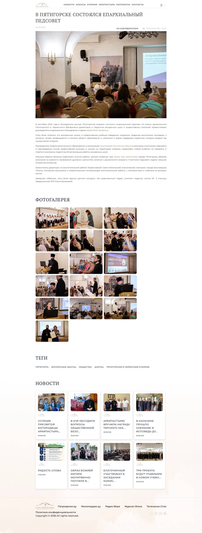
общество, (86, 367)
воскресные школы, (64, 367)
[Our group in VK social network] (151, 514)
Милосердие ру (91, 506)
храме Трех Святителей (125, 157)
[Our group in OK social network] (165, 514)
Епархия (92, 4)
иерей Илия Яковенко (97, 130)
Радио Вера (112, 506)
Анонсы (81, 4)
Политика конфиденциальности (56, 512)
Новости (69, 4)
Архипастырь (107, 4)
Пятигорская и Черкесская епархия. (128, 367)
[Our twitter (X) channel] (156, 514)
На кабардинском (127, 28)
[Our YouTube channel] (160, 514)
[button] (52, 218)
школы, (100, 367)
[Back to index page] (42, 7)
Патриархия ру (67, 506)
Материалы (123, 4)
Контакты (138, 4)
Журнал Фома (133, 506)
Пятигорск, (43, 367)
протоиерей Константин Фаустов (116, 146)
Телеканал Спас (156, 506)
